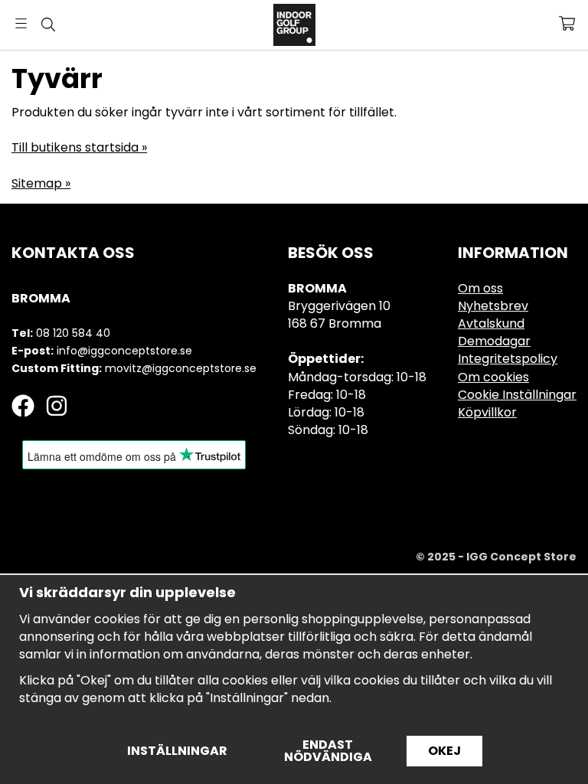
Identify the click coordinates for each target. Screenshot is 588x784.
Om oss (480, 288)
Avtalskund (491, 323)
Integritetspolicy (507, 359)
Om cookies (493, 377)
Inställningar (177, 751)
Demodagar (494, 341)
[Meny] (21, 23)
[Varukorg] (567, 23)
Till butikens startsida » (79, 147)
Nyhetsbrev (493, 306)
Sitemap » (40, 183)
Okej (444, 751)
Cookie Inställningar (517, 394)
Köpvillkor (487, 412)
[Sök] (47, 24)
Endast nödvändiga (328, 751)
